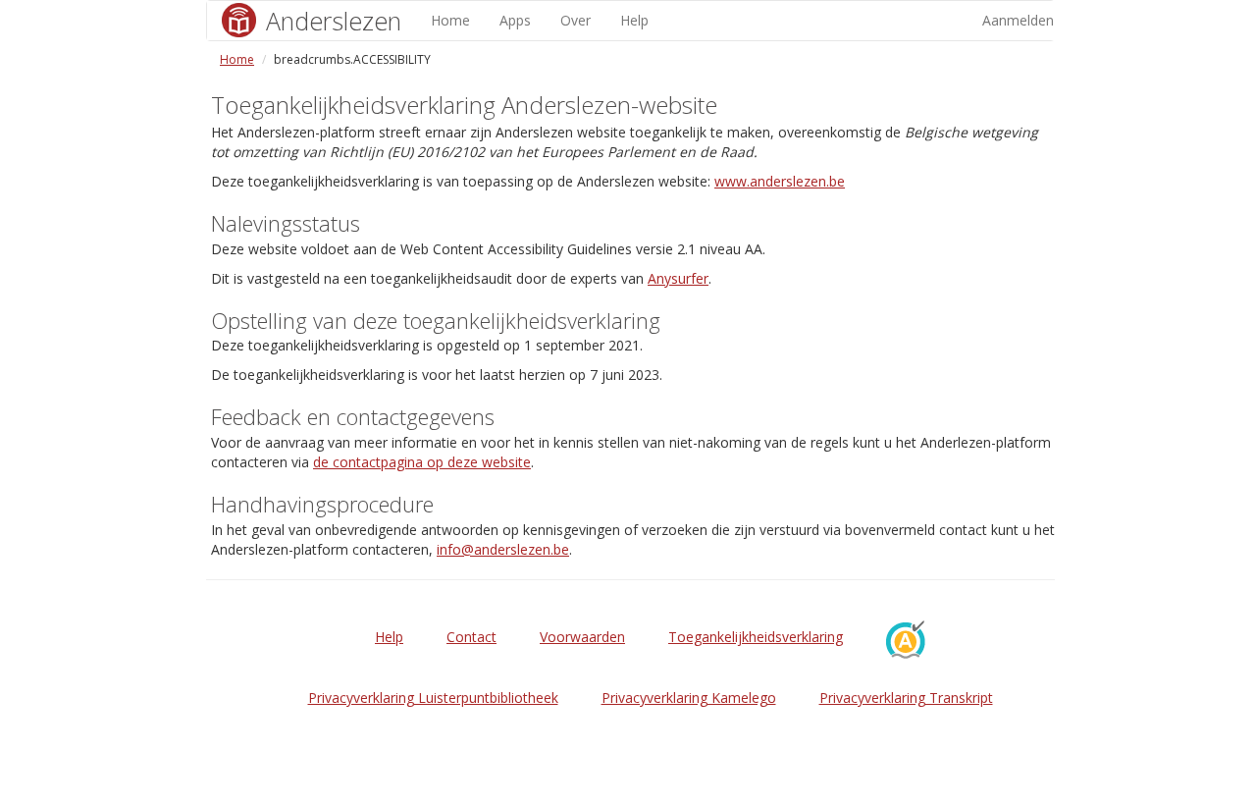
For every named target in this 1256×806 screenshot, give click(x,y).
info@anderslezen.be (503, 549)
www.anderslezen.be (779, 181)
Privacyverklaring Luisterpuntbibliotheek (433, 697)
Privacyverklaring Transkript (906, 697)
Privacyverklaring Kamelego (689, 697)
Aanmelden (1018, 20)
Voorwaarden (582, 636)
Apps (515, 20)
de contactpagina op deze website (422, 462)
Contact (471, 636)
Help (634, 20)
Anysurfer (678, 278)
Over (575, 20)
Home (450, 20)
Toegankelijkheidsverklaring (755, 636)
